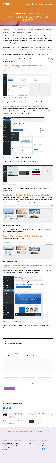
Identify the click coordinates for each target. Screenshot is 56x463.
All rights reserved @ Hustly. (28, 459)
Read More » (11, 417)
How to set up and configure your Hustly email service (44, 421)
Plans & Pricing (30, 4)
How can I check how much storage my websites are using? (43, 414)
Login (41, 4)
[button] (4, 408)
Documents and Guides (20, 13)
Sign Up (49, 4)
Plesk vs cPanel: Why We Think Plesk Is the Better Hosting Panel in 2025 (18, 415)
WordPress (39, 13)
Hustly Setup (32, 13)
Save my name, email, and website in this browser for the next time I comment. (22, 383)
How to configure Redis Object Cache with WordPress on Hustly (17, 421)
